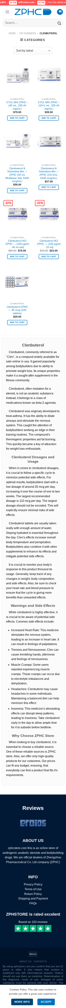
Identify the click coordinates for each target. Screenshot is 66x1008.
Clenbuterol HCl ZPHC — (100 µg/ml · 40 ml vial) (17, 244)
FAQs (33, 903)
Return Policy (33, 893)
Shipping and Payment (33, 898)
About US (25, 961)
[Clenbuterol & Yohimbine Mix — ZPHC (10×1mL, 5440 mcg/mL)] (49, 141)
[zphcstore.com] (33, 12)
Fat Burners (27, 33)
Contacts (40, 961)
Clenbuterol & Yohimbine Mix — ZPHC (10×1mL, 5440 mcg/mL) (49, 173)
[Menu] (7, 11)
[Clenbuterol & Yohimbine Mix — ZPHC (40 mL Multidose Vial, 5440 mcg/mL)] (17, 141)
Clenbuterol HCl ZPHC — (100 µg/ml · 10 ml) (48, 244)
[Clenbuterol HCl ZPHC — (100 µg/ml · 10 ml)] (49, 214)
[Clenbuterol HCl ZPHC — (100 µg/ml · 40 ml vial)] (17, 214)
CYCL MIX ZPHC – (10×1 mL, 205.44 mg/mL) (49, 105)
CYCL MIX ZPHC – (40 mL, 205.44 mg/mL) (17, 105)
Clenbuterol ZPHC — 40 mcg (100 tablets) (17, 310)
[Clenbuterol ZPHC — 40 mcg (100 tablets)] (17, 280)
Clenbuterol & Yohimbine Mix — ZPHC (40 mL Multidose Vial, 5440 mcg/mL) (17, 175)
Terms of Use (33, 889)
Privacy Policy (33, 884)
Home (12, 33)
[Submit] (59, 22)
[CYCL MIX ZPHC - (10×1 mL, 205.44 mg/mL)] (49, 75)
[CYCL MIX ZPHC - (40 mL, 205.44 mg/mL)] (17, 75)
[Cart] (60, 12)
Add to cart (17, 118)
